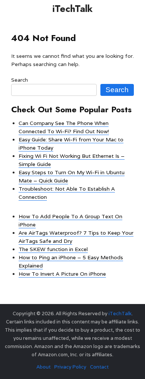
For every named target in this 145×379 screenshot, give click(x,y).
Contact (99, 367)
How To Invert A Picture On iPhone (62, 273)
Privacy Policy (70, 367)
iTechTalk (72, 8)
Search (19, 79)
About (43, 367)
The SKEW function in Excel (53, 249)
